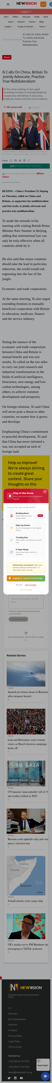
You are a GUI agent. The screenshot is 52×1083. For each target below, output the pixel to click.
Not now (19, 585)
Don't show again (26, 590)
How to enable (30, 585)
